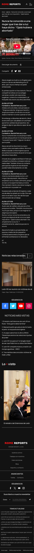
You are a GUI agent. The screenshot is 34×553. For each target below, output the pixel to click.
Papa (7, 292)
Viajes (3, 292)
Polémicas (12, 292)
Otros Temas (18, 58)
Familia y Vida (10, 58)
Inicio (3, 12)
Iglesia (8, 12)
